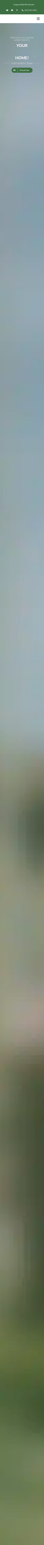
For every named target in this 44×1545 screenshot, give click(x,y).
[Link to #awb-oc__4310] (38, 18)
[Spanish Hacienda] (16, 17)
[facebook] (17, 10)
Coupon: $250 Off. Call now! (23, 4)
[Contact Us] (12, 10)
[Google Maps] (7, 10)
